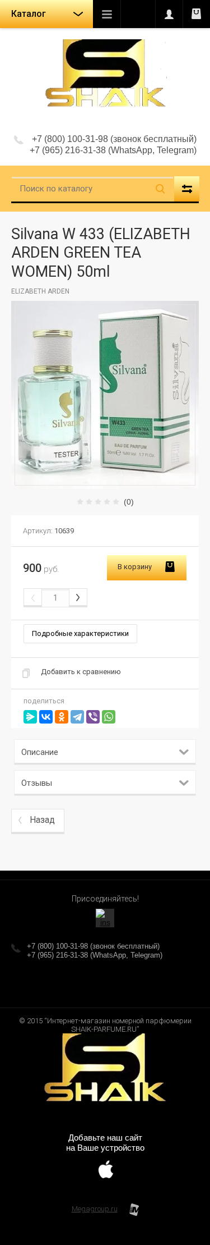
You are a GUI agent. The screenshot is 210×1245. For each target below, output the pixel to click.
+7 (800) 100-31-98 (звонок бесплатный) (114, 139)
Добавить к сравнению (81, 671)
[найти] (160, 189)
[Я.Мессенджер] (30, 717)
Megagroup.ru (95, 1209)
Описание (39, 752)
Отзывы (36, 783)
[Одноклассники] (61, 717)
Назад (42, 819)
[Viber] (93, 717)
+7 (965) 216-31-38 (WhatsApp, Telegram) (113, 150)
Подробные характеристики (80, 633)
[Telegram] (77, 717)
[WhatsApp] (108, 717)
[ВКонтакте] (46, 717)
